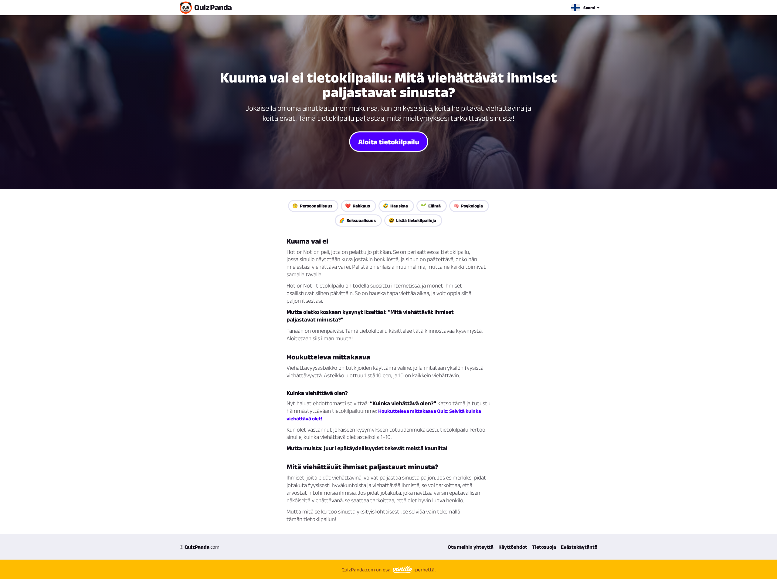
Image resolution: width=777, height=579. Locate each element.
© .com (199, 547)
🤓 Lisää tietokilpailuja (412, 220)
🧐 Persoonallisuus (312, 205)
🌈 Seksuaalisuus (357, 220)
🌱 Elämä (431, 205)
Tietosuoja (544, 547)
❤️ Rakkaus (357, 205)
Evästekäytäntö (579, 547)
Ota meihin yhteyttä (471, 547)
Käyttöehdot (512, 547)
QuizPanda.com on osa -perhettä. (388, 569)
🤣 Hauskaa (395, 205)
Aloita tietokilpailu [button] (388, 141)
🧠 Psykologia (468, 205)
